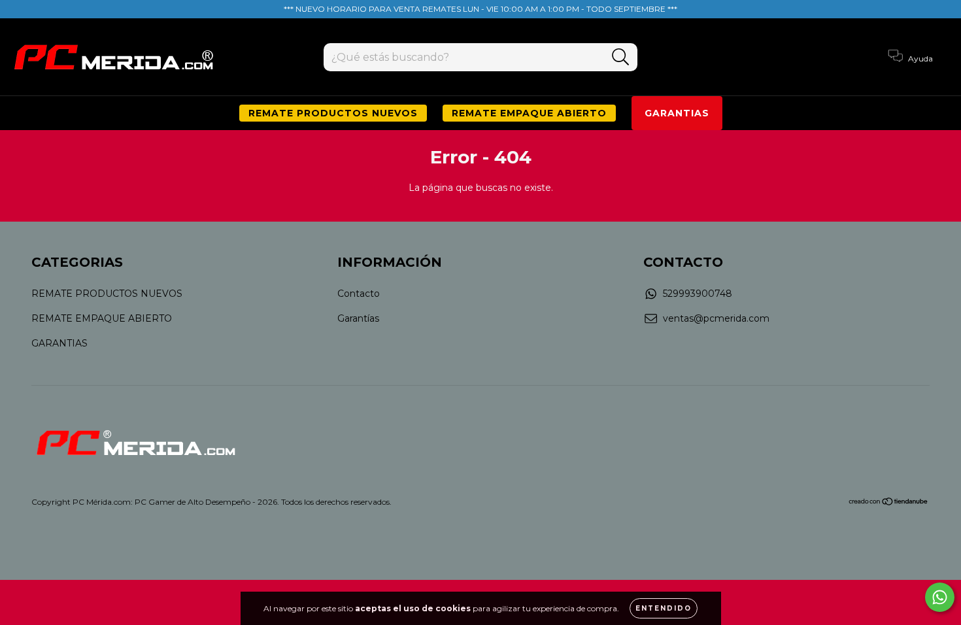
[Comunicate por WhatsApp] (939, 597)
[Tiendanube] (889, 502)
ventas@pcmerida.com (716, 318)
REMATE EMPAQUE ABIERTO (529, 113)
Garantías (358, 318)
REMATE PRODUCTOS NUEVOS (333, 113)
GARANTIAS (677, 113)
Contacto (358, 293)
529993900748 (697, 293)
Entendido (663, 608)
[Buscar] (620, 57)
